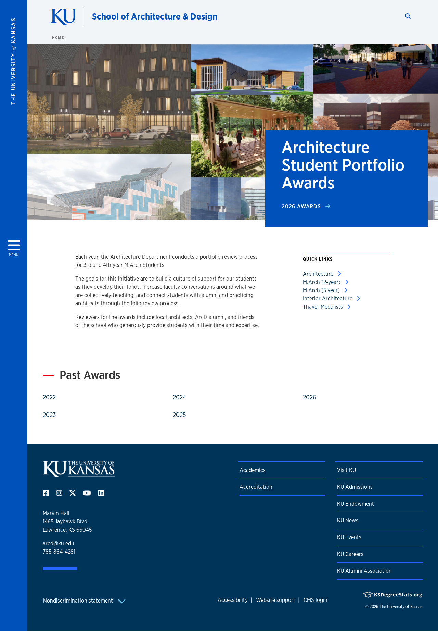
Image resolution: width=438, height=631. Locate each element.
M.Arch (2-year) (322, 282)
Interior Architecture (328, 298)
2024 (179, 397)
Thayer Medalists (323, 306)
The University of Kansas (400, 606)
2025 (179, 414)
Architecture (319, 273)
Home (58, 37)
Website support (275, 600)
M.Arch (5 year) (322, 290)
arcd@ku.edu (58, 543)
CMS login (315, 600)
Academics (253, 470)
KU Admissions (355, 487)
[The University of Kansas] (79, 474)
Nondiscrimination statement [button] (78, 600)
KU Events (349, 537)
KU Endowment (355, 503)
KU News (347, 520)
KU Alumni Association (364, 570)
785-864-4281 (59, 551)
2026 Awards (302, 206)
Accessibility (233, 600)
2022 (49, 397)
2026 (309, 397)
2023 (49, 414)
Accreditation (256, 487)
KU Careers (350, 554)
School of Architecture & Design (154, 16)
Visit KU (346, 470)
